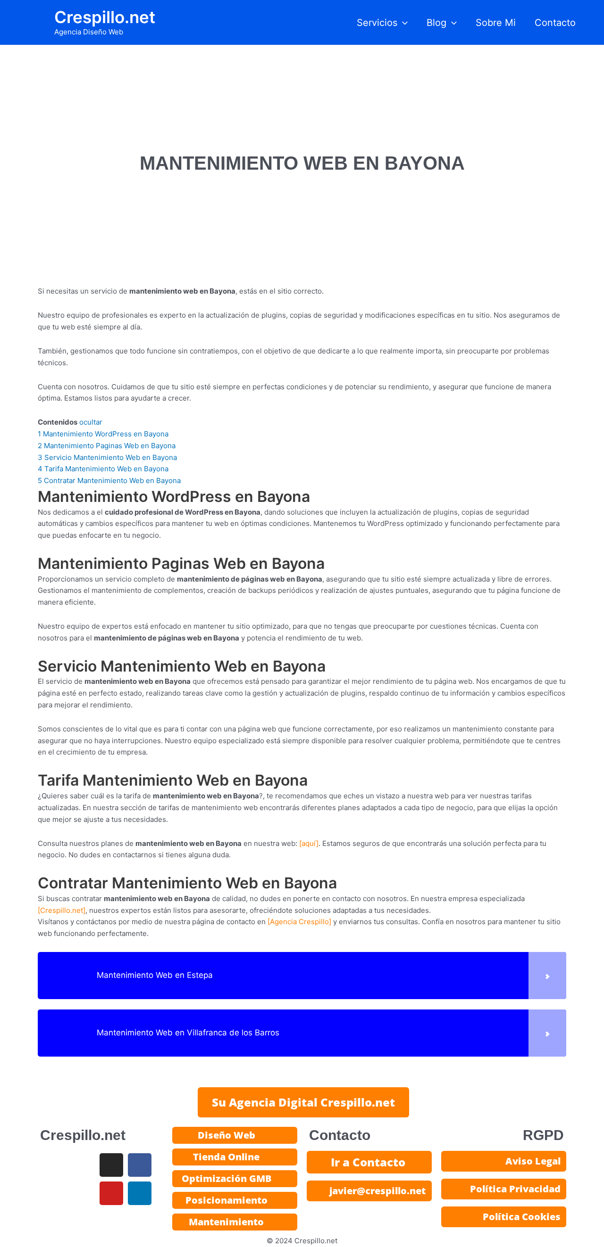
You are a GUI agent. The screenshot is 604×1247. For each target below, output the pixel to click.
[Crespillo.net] (61, 910)
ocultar (90, 422)
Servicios (377, 22)
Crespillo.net (104, 17)
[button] (402, 22)
